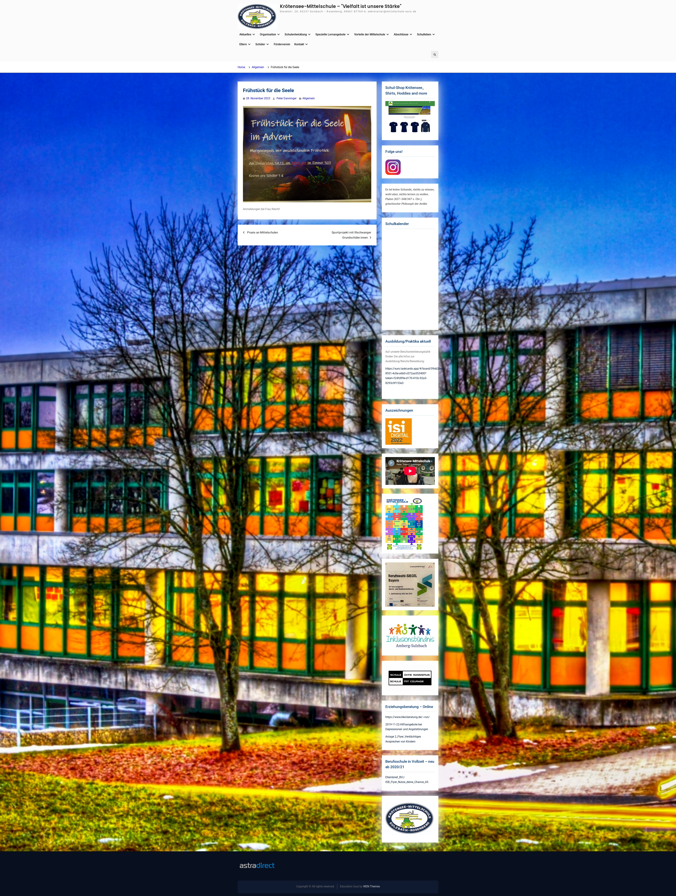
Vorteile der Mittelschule (369, 34)
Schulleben (424, 34)
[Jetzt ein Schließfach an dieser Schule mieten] (257, 865)
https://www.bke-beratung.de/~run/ (407, 717)
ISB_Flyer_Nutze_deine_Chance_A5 (406, 782)
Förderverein (282, 44)
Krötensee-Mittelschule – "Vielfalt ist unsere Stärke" (340, 6)
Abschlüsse (401, 34)
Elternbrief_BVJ (394, 777)
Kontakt (299, 44)
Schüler (260, 44)
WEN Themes (371, 886)
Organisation (268, 34)
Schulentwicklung (296, 34)
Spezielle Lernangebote (330, 34)
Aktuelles (245, 34)
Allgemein (308, 98)
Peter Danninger (286, 98)
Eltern (243, 44)
